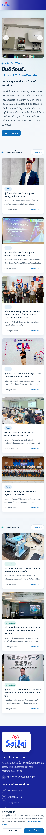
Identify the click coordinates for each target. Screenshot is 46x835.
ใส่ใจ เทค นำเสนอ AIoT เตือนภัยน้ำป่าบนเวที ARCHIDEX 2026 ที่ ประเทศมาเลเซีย (22, 630)
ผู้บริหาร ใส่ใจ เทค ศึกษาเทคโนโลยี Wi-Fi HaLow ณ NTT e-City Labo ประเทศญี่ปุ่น (22, 692)
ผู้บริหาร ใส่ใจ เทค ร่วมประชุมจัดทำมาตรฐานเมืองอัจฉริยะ (20, 195)
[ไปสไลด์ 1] (19, 55)
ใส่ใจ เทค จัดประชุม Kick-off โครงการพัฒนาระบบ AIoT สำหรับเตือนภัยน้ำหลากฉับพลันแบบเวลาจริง (22, 314)
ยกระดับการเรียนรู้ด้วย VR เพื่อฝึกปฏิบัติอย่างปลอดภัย (20, 493)
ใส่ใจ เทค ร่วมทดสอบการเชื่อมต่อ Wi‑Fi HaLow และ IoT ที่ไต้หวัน (22, 570)
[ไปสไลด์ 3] (24, 55)
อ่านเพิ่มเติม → (36, 209)
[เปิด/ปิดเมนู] (41, 5)
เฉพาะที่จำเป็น (12, 830)
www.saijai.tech (15, 790)
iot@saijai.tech (15, 797)
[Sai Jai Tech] (6, 5)
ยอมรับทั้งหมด (34, 830)
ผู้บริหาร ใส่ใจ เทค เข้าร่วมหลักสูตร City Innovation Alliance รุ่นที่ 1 (22, 375)
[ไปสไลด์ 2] (21, 55)
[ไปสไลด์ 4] (27, 55)
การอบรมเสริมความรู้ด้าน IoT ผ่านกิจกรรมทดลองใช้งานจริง (19, 434)
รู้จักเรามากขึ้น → (11, 133)
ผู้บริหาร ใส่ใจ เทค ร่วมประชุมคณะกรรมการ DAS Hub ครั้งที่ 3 (19, 254)
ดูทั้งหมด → (37, 152)
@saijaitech (13, 802)
